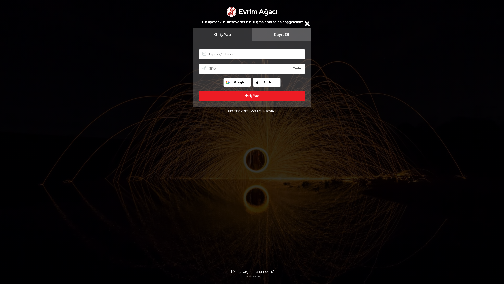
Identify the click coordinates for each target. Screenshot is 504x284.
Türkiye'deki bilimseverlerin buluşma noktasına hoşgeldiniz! (252, 22)
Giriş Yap (222, 34)
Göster (297, 68)
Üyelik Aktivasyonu (262, 110)
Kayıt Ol (281, 34)
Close (307, 24)
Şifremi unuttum (238, 110)
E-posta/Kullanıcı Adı (204, 54)
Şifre (204, 68)
